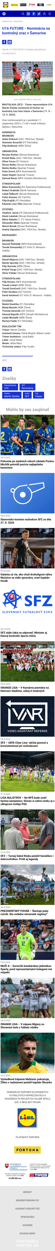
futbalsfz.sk (7, 21)
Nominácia (27, 387)
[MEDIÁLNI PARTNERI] (49, 5)
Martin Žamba (11, 395)
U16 (10, 387)
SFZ (27, 395)
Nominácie (18, 21)
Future (38, 395)
